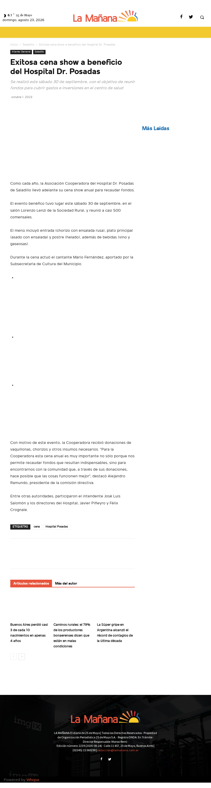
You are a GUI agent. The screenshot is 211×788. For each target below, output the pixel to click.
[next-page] (22, 656)
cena (37, 526)
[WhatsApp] (51, 108)
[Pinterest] (39, 108)
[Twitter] (190, 17)
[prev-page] (13, 656)
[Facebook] (181, 17)
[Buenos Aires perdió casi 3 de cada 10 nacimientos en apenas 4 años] (29, 607)
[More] (63, 108)
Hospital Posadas (57, 526)
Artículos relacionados (31, 584)
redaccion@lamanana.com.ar (118, 750)
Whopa (33, 779)
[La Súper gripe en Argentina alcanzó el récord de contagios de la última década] (116, 607)
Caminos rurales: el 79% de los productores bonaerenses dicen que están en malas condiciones (72, 635)
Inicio (14, 44)
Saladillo (28, 44)
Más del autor (66, 584)
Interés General (21, 51)
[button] (202, 17)
